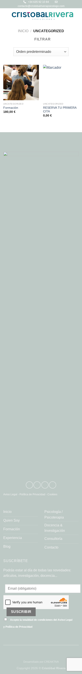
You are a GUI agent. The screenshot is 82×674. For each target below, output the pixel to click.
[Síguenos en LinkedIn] (29, 485)
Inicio (23, 31)
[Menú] (6, 16)
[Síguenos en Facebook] (52, 485)
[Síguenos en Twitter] (45, 485)
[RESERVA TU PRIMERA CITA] (61, 82)
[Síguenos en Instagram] (37, 485)
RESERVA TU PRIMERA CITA (59, 109)
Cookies (52, 494)
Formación (10, 107)
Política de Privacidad (32, 494)
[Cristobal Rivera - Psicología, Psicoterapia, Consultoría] (42, 16)
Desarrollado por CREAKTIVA (41, 662)
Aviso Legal (10, 494)
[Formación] (21, 82)
